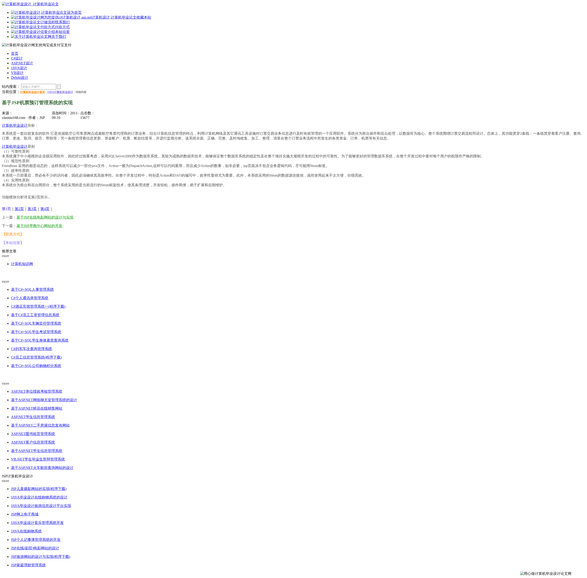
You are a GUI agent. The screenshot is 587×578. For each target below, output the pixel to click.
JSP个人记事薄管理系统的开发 (36, 540)
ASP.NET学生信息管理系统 (33, 417)
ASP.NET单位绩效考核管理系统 (36, 391)
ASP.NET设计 (10, 374)
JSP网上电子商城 (25, 514)
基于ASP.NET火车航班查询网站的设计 (42, 468)
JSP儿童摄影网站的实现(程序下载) (38, 489)
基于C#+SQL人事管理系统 (32, 289)
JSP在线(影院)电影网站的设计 (35, 548)
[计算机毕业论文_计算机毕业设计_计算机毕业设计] (30, 4)
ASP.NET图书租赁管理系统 (33, 434)
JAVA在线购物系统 (26, 531)
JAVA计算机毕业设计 (60, 92)
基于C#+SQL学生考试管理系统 (36, 332)
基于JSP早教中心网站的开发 (39, 226)
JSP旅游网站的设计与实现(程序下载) (40, 557)
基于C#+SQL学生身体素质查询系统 (40, 340)
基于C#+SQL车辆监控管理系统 (36, 323)
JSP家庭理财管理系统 (28, 565)
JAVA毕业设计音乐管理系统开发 (37, 523)
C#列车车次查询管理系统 (31, 349)
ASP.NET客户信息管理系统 (33, 442)
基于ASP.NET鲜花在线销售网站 (36, 408)
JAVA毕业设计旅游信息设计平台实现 (41, 506)
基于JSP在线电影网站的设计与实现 (45, 217)
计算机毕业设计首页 (32, 92)
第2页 (19, 209)
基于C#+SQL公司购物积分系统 (36, 366)
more (5, 256)
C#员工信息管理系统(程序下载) (36, 357)
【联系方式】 (13, 234)
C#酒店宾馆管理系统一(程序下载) (38, 306)
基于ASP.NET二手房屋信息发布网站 (40, 425)
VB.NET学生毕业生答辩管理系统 (38, 459)
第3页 (32, 209)
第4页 (45, 209)
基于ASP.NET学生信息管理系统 (36, 451)
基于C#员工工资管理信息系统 (35, 315)
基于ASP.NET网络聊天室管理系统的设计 (44, 400)
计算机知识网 (22, 264)
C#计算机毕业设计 (13, 272)
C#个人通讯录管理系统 (29, 298)
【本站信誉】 (13, 243)
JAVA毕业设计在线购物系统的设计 (39, 497)
